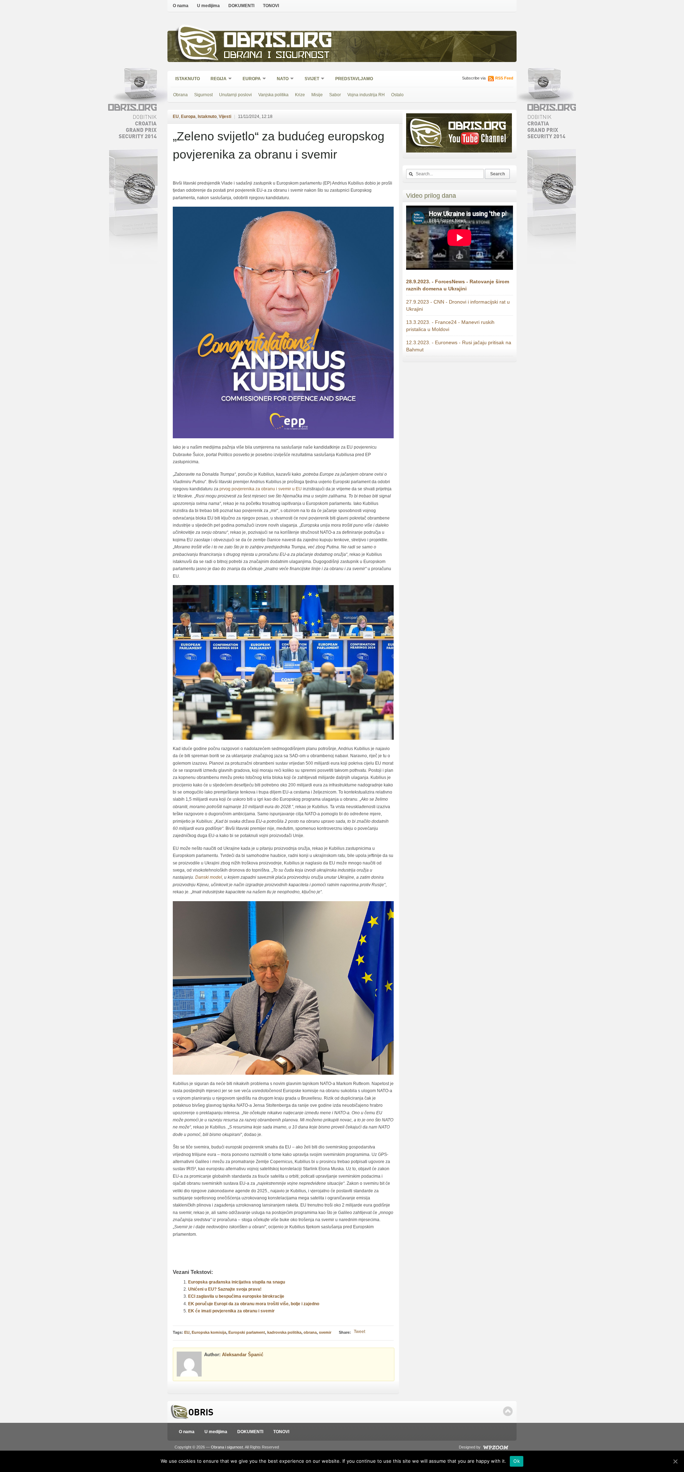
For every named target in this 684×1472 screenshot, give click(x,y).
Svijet (309, 79)
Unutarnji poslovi (235, 94)
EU (176, 116)
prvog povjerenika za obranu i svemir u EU (260, 488)
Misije (317, 94)
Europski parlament (246, 1332)
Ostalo (397, 94)
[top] (508, 1411)
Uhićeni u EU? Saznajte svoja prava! (224, 1289)
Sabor (335, 94)
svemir (325, 1332)
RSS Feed (504, 78)
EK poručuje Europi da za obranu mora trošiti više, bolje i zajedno (253, 1303)
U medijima (208, 5)
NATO (280, 79)
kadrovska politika (284, 1332)
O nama (180, 5)
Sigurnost (203, 94)
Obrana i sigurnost (277, 55)
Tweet (359, 1331)
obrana (310, 1332)
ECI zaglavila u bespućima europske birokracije (236, 1296)
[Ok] (675, 1461)
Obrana (180, 94)
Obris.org (278, 42)
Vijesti (225, 116)
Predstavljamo (354, 78)
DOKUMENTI (241, 5)
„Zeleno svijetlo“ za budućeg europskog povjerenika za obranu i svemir (278, 145)
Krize (300, 94)
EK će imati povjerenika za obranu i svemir (231, 1310)
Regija (216, 79)
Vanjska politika (273, 94)
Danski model (208, 877)
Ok (516, 1461)
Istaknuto (187, 78)
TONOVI (271, 5)
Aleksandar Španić (242, 1354)
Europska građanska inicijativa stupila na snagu (236, 1282)
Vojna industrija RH (366, 94)
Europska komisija (209, 1332)
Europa (249, 79)
